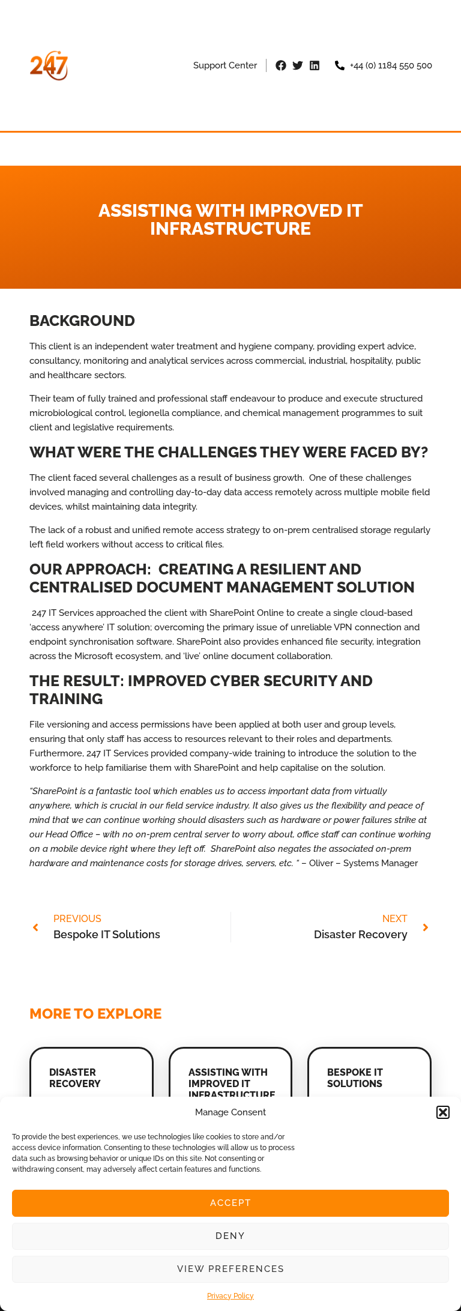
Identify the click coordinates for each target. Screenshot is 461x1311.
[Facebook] (281, 65)
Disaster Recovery (75, 1078)
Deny (230, 1236)
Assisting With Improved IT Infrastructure (232, 1084)
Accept (231, 1203)
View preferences (231, 1269)
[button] (443, 1112)
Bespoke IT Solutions (355, 1078)
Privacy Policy (230, 1296)
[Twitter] (297, 65)
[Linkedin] (314, 65)
